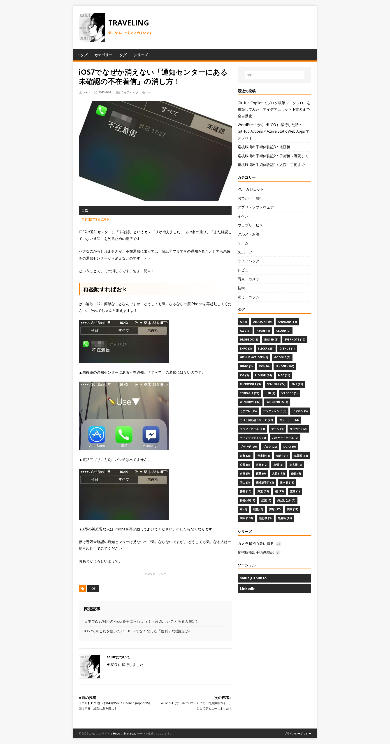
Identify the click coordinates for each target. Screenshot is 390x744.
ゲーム (243, 243)
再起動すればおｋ (95, 219)
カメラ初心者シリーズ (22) (256, 420)
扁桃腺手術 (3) (265, 482)
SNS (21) (297, 384)
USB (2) (270, 393)
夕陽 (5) (245, 473)
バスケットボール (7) (285, 438)
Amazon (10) (262, 322)
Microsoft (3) (250, 384)
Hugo (116, 733)
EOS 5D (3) (271, 339)
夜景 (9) (261, 473)
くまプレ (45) (248, 411)
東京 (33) (263, 491)
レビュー (245, 269)
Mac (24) (284, 375)
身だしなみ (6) (286, 500)
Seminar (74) (276, 384)
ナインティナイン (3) (253, 438)
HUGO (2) (246, 366)
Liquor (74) (263, 375)
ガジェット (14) (289, 420)
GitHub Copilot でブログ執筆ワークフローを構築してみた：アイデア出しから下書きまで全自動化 (274, 109)
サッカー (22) (298, 429)
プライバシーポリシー (297, 733)
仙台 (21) (282, 456)
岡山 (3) (245, 482)
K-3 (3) (244, 375)
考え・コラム (248, 297)
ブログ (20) (270, 447)
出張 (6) (278, 465)
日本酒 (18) (287, 482)
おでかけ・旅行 (250, 198)
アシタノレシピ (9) (274, 411)
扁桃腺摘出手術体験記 (256, 552)
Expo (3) (246, 348)
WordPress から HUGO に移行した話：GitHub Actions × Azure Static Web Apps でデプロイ (273, 131)
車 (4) (243, 509)
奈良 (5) (296, 473)
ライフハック (130, 92)
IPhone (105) (285, 366)
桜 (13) (279, 491)
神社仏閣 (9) (247, 500)
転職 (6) (258, 509)
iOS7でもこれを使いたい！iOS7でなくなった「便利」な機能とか (137, 631)
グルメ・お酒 (248, 234)
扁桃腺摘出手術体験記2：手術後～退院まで (273, 155)
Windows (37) (250, 402)
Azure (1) (263, 331)
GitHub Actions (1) (254, 357)
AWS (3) (245, 331)
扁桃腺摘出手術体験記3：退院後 (264, 146)
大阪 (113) (278, 473)
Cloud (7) (283, 331)
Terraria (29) (249, 393)
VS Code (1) (289, 393)
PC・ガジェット (251, 189)
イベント (245, 216)
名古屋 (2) (296, 465)
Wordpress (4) (277, 402)
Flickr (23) (265, 348)
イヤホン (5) (300, 411)
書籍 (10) (245, 491)
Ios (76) (264, 366)
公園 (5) (245, 465)
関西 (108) (246, 518)
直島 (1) (295, 491)
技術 (241, 288)
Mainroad (130, 733)
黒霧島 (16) (285, 518)
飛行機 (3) (265, 518)
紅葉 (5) (266, 500)
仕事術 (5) (264, 456)
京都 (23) (245, 456)
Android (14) (287, 322)
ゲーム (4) (277, 429)
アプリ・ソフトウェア (256, 207)
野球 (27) (275, 509)
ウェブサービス (250, 225)
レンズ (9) (289, 447)
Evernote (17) (295, 339)
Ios (149, 92)
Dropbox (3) (249, 339)
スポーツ (245, 252)
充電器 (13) (301, 456)
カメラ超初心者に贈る (256, 543)
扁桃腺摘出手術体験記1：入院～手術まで (271, 164)
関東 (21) (292, 509)
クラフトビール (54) (252, 429)
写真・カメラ (248, 278)
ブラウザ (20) (248, 447)
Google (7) (282, 357)
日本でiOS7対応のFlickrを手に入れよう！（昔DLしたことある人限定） (141, 621)
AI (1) (243, 322)
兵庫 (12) (261, 465)
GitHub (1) (287, 348)
